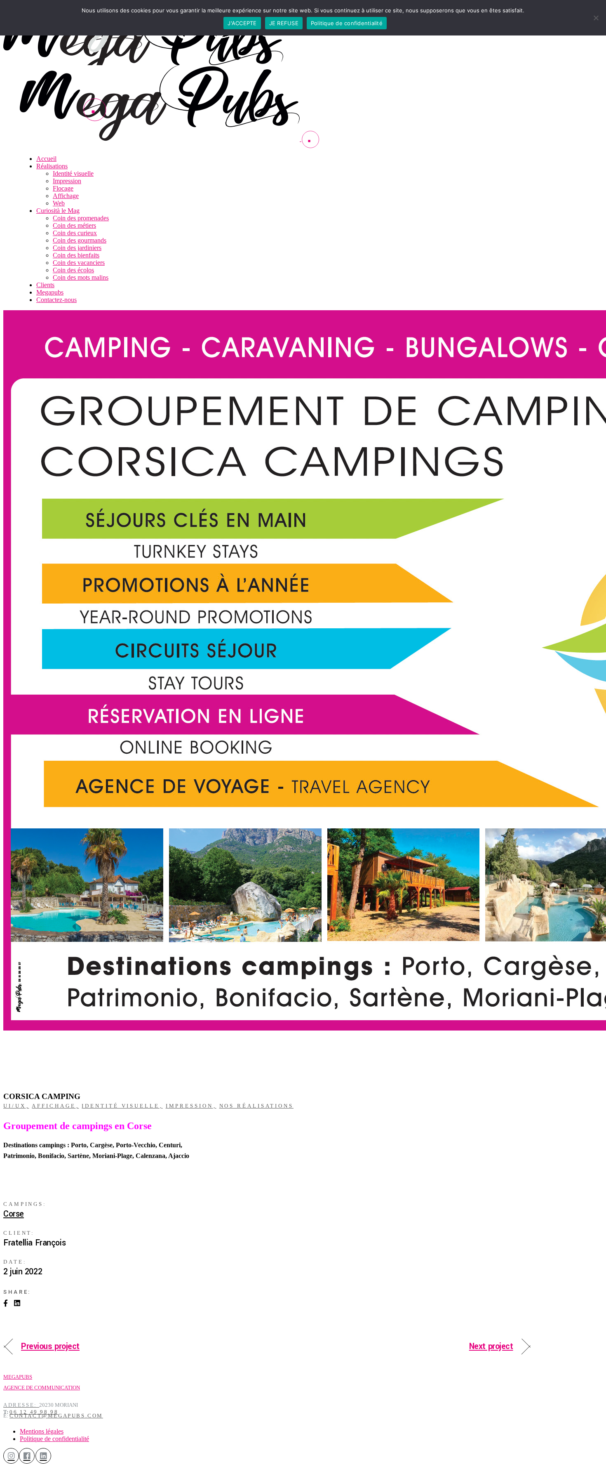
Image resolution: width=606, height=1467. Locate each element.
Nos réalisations (256, 1106)
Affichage (53, 1106)
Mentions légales (41, 1431)
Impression (189, 1106)
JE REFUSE (283, 23)
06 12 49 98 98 (33, 1412)
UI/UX (14, 1106)
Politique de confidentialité (54, 1438)
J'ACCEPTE (242, 23)
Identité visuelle (120, 1106)
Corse (13, 1214)
